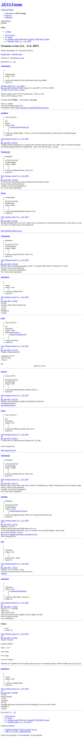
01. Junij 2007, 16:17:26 (9, 350)
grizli (3, 318)
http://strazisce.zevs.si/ (8, 450)
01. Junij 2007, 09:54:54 (9, 88)
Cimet (3, 411)
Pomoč (16, 729)
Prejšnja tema (5, 54)
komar (46, 39)
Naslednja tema (16, 54)
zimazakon (5, 579)
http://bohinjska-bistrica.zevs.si (11, 231)
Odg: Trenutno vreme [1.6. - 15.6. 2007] (15, 139)
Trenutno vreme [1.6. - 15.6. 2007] (13, 86)
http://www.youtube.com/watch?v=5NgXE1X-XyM (19, 534)
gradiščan (4, 113)
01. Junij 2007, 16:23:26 (9, 399)
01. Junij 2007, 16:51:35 (9, 483)
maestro (4, 372)
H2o (2, 542)
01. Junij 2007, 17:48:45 (9, 607)
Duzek (3, 193)
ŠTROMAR (39, 39)
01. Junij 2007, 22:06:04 (9, 693)
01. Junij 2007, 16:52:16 (9, 524)
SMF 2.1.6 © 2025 (11, 731)
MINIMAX (5, 277)
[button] (7, 10)
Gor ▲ (34, 729)
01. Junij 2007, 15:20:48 (9, 264)
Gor (2, 712)
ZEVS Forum (11, 4)
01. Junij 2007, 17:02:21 (9, 568)
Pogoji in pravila (25, 729)
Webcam (4, 573)
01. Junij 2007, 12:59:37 (9, 143)
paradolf (31, 39)
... (13, 62)
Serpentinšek (5, 66)
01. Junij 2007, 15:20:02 (9, 221)
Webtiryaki (9, 729)
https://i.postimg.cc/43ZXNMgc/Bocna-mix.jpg (32, 108)
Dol (2, 62)
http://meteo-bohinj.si (8, 405)
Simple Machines (25, 731)
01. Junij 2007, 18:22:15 (9, 638)
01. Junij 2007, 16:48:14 (9, 438)
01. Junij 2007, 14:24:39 (9, 180)
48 (14, 62)
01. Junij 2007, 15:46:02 (9, 301)
